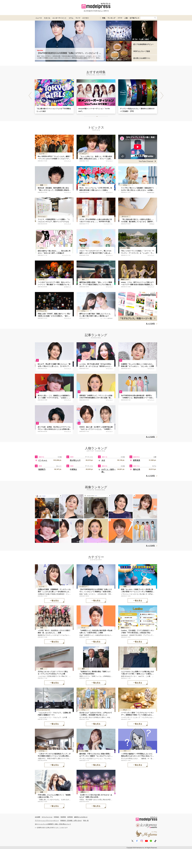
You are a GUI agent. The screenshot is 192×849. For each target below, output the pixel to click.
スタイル (47, 18)
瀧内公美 (136, 469)
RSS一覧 (86, 820)
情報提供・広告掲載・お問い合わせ (71, 820)
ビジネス (85, 18)
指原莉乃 (41, 469)
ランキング (111, 18)
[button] (161, 95)
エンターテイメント (59, 18)
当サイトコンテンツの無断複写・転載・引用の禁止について (53, 824)
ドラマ (120, 18)
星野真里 (136, 460)
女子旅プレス (134, 18)
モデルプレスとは (47, 817)
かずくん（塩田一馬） (108, 470)
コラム (71, 18)
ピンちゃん (42, 460)
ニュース (39, 18)
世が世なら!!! (75, 460)
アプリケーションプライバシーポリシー (47, 820)
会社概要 (37, 817)
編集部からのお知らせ (80, 817)
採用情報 (70, 817)
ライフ (78, 18)
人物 (126, 18)
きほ (103, 460)
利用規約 (56, 817)
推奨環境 (63, 817)
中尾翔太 (73, 469)
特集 (103, 18)
